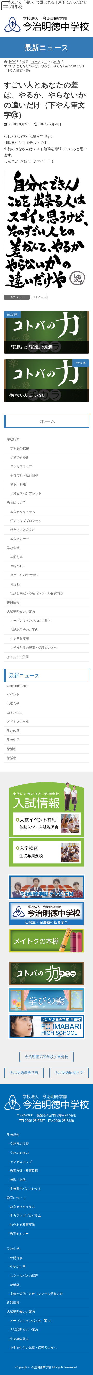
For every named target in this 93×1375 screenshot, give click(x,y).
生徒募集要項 (19, 639)
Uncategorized (17, 686)
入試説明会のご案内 (21, 611)
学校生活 (13, 548)
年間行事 (16, 557)
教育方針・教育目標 (24, 475)
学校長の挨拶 (19, 448)
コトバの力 (40, 297)
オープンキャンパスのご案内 (30, 620)
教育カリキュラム (22, 512)
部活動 (15, 584)
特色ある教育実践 (22, 530)
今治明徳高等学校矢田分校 (46, 1057)
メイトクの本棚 (18, 721)
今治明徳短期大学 (69, 1072)
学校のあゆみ (19, 457)
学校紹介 (13, 439)
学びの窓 (13, 731)
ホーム (47, 421)
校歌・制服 (18, 484)
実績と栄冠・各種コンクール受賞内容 (36, 593)
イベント (13, 694)
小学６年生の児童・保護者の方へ (33, 648)
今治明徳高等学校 (24, 1072)
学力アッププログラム (25, 521)
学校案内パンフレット (25, 494)
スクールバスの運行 (24, 575)
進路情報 (13, 602)
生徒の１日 (18, 1267)
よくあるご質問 (18, 657)
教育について (16, 503)
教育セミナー (19, 539)
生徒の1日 (17, 566)
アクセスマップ (21, 466)
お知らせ (13, 703)
